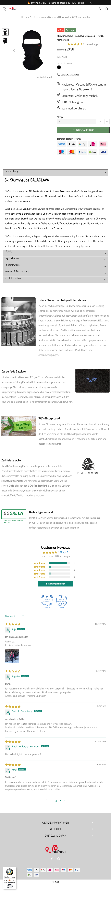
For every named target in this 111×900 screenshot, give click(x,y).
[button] (75, 44)
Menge (60, 116)
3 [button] (56, 800)
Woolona (12, 8)
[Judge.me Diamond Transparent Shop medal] (61, 600)
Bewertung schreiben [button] (55, 583)
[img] (13, 624)
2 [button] (51, 800)
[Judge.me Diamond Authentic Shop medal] (47, 600)
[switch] (10, 886)
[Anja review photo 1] (12, 656)
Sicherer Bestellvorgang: (69, 138)
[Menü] (14, 868)
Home (24, 17)
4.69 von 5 (63, 552)
